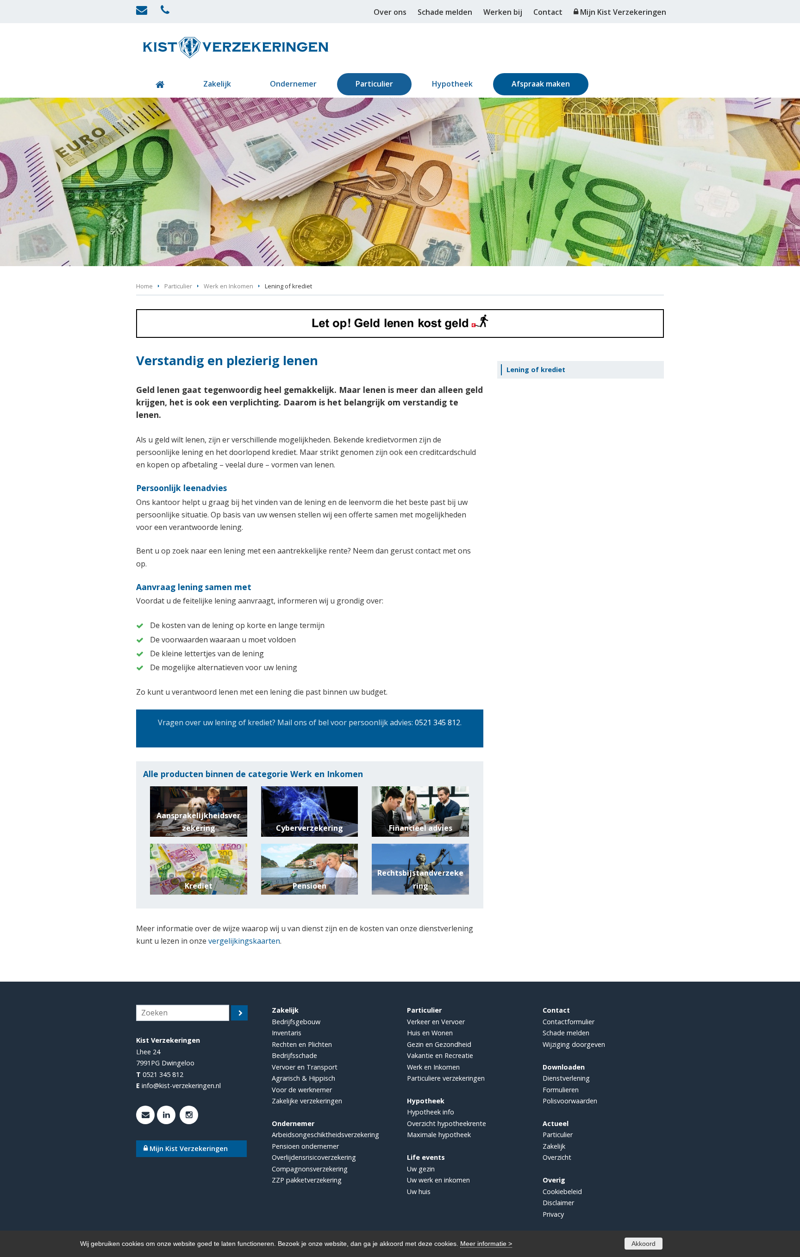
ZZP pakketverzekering (307, 1180)
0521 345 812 (437, 722)
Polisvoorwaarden (570, 1100)
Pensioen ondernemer (305, 1146)
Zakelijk (554, 1146)
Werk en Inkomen (228, 286)
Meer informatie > (486, 1243)
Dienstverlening (566, 1078)
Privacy (553, 1214)
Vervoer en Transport (305, 1067)
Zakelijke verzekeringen (307, 1100)
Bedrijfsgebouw (296, 1021)
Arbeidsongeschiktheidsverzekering (325, 1134)
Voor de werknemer (302, 1089)
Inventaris (286, 1032)
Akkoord (643, 1243)
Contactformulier (568, 1021)
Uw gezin (421, 1168)
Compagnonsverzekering (310, 1168)
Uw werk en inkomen (438, 1180)
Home (144, 286)
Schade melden (566, 1032)
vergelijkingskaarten (244, 941)
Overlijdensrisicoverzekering (314, 1157)
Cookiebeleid (562, 1191)
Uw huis (419, 1191)
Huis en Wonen (430, 1032)
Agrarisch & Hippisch (303, 1078)
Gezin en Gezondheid (439, 1044)
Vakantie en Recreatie (440, 1055)
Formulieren (561, 1089)
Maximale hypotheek (439, 1134)
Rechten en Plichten (302, 1044)
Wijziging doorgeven (574, 1044)
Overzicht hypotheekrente (446, 1123)
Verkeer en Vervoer (436, 1021)
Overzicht (557, 1157)
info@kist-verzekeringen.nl (181, 1085)
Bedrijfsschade (294, 1055)
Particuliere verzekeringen (446, 1078)
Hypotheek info (430, 1112)
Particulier (178, 286)
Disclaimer (558, 1202)
